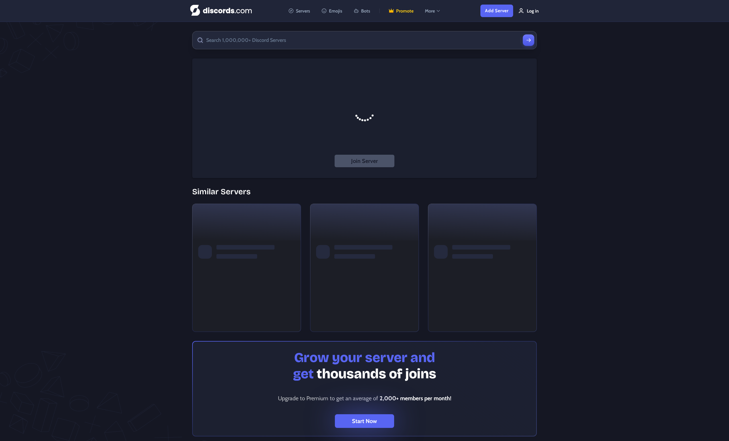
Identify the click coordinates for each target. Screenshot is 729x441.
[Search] (528, 40)
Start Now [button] (364, 421)
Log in (533, 11)
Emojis (335, 11)
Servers (303, 11)
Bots (365, 11)
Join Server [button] (364, 161)
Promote (404, 11)
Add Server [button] (497, 10)
